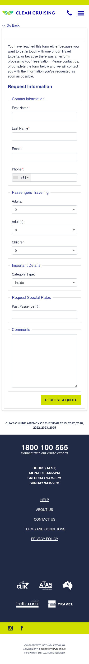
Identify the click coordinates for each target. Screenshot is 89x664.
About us (44, 509)
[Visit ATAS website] (45, 585)
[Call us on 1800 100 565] (69, 13)
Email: (17, 148)
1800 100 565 (44, 447)
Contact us (44, 519)
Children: (18, 242)
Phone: (18, 169)
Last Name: (21, 128)
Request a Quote (61, 399)
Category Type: (23, 274)
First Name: (21, 107)
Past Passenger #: (25, 306)
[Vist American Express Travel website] (60, 604)
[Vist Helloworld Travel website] (27, 604)
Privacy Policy (44, 538)
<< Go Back (10, 25)
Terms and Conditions (44, 529)
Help (44, 499)
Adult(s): (18, 221)
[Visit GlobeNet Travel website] (67, 585)
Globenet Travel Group (53, 649)
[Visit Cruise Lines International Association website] (23, 585)
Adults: (17, 201)
